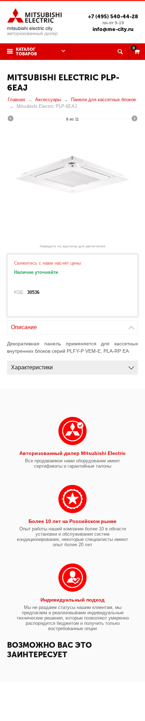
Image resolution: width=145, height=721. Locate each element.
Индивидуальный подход (72, 600)
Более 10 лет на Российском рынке (72, 521)
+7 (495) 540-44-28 (113, 16)
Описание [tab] (24, 327)
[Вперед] (134, 119)
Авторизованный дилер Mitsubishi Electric (72, 453)
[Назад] (10, 119)
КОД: (19, 292)
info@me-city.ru (113, 29)
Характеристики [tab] (32, 367)
